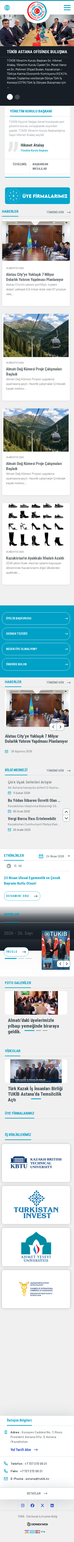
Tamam (37, 1531)
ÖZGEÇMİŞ (19, 164)
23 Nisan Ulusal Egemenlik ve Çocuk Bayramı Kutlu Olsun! (32, 881)
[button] (10, 97)
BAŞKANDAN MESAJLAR (40, 166)
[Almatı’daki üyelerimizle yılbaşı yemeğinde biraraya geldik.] (36, 1003)
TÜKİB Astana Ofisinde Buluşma (37, 51)
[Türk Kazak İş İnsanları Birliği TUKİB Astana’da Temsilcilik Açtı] (36, 1071)
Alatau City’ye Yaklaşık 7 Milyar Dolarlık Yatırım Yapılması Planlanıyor (36, 739)
